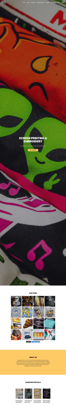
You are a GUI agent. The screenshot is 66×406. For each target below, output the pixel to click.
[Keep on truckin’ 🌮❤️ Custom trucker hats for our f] (38, 323)
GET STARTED (33, 150)
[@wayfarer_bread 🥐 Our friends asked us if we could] (27, 323)
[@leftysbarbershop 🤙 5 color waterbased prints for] (38, 312)
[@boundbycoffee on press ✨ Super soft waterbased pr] (49, 312)
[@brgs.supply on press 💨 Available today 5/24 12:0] (27, 334)
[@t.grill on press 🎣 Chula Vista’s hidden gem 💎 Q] (38, 334)
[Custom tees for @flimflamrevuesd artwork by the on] (27, 312)
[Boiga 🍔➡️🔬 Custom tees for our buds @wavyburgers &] (16, 323)
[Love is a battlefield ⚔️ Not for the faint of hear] (49, 334)
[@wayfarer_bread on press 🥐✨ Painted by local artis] (38, 301)
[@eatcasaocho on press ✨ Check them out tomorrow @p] (16, 301)
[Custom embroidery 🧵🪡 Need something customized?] (49, 301)
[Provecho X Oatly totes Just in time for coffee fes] (16, 312)
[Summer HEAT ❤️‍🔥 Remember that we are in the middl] (49, 323)
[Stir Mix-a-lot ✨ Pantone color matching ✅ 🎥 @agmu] (16, 334)
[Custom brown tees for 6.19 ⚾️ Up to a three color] (27, 301)
